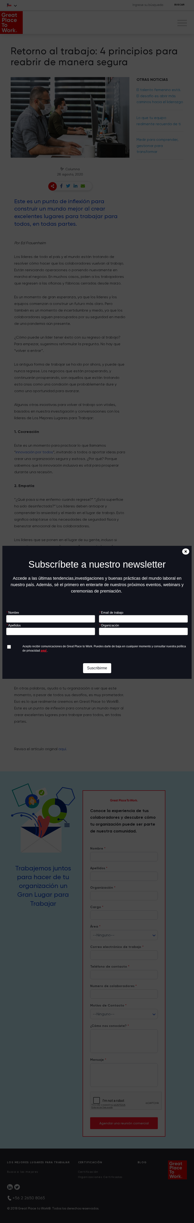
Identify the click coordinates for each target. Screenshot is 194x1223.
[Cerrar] (185, 551)
